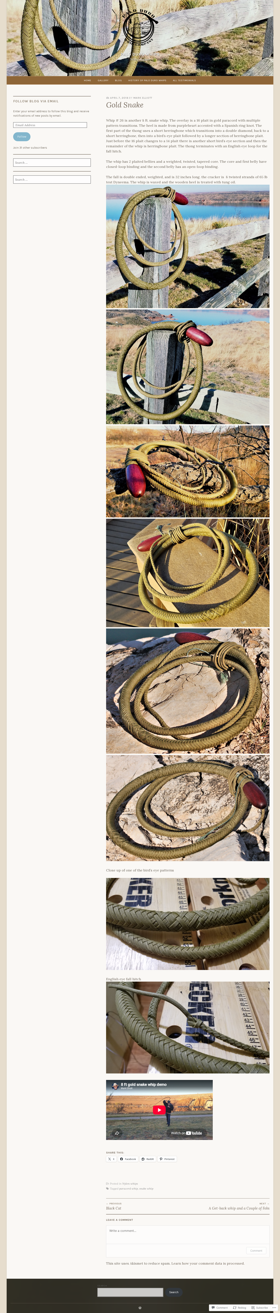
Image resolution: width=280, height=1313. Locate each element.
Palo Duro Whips (140, 54)
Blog (118, 80)
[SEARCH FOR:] (52, 163)
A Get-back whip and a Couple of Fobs (239, 1206)
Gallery (103, 80)
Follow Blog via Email (36, 101)
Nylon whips (130, 1183)
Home (87, 80)
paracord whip (128, 1188)
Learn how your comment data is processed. (208, 1263)
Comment (256, 1250)
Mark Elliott (142, 97)
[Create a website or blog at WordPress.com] (140, 1308)
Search (102, 1285)
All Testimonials (184, 80)
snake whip (146, 1188)
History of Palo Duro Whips (147, 80)
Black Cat (114, 1206)
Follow (21, 136)
